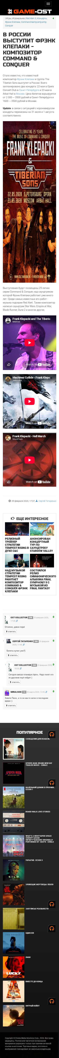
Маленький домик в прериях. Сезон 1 (40, 788)
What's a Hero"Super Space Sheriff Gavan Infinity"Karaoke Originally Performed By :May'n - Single (40, 839)
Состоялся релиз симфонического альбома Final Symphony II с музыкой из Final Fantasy (43, 579)
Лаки (28, 957)
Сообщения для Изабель (38, 739)
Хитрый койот (33, 1006)
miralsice (18, 692)
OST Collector (21, 617)
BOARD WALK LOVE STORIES (38, 812)
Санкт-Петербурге (29, 90)
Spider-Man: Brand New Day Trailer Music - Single (39, 764)
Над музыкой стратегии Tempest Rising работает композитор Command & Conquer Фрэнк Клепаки (16, 581)
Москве (20, 93)
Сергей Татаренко (47, 501)
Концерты (42, 18)
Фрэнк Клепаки (12, 22)
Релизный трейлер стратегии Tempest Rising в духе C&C (17, 544)
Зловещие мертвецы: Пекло (39, 884)
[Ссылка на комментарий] (17, 621)
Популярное (29, 732)
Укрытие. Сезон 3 (34, 860)
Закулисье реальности (37, 909)
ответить (12, 632)
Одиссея (30, 933)
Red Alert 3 (31, 18)
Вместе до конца (34, 982)
